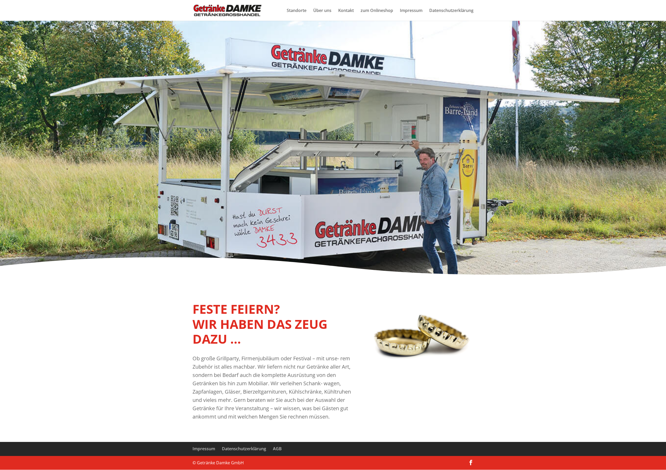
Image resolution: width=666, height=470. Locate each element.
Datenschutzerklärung (451, 11)
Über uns (322, 11)
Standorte (296, 11)
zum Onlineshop (377, 11)
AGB (277, 449)
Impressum (411, 11)
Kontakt (346, 11)
